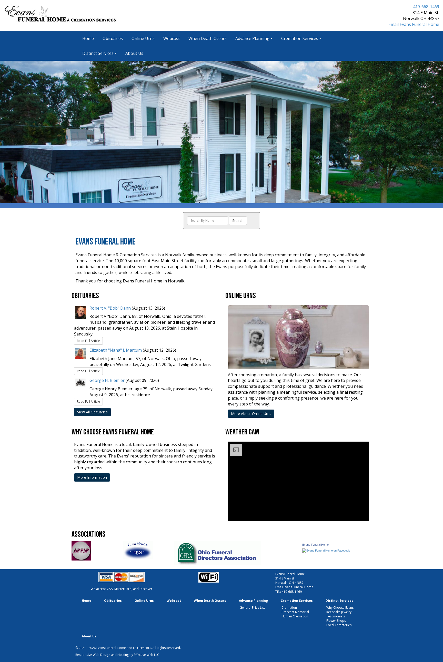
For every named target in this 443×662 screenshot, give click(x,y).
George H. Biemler (107, 380)
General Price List (252, 607)
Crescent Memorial (295, 612)
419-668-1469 (426, 6)
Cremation (289, 607)
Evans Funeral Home (315, 544)
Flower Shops (336, 620)
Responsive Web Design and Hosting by (104, 655)
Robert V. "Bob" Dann (110, 308)
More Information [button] (92, 477)
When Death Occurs (207, 38)
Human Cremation (294, 616)
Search (238, 220)
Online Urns (143, 38)
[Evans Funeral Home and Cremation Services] (326, 550)
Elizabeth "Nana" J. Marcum (115, 350)
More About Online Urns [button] (251, 413)
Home (88, 38)
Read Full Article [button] (88, 341)
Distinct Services (98, 53)
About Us (134, 53)
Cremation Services (299, 38)
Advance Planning (252, 38)
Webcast (171, 38)
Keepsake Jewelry (338, 612)
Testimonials (335, 616)
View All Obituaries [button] (92, 412)
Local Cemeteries (338, 625)
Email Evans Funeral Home (413, 24)
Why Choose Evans (340, 607)
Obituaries (113, 38)
